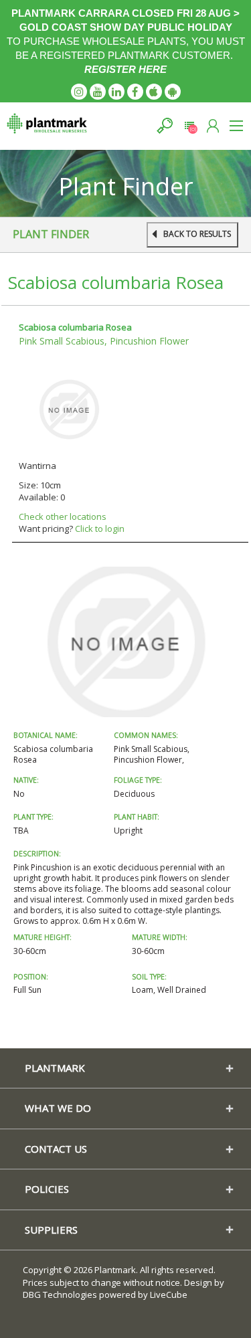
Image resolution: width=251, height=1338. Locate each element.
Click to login (99, 528)
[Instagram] (79, 92)
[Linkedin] (116, 92)
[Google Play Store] (173, 92)
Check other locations (62, 516)
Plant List (189, 125)
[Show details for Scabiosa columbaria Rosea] (69, 409)
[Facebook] (135, 92)
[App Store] (154, 92)
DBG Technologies (60, 1294)
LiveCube (168, 1294)
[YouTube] (98, 92)
